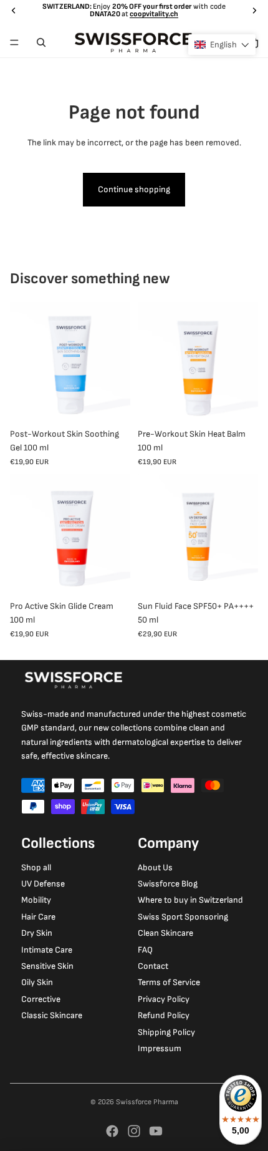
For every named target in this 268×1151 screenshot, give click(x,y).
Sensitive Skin (47, 966)
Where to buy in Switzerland (190, 900)
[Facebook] (112, 1131)
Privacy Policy (163, 999)
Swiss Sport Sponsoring (183, 916)
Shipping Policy (166, 1032)
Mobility (36, 900)
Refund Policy (163, 1015)
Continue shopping (134, 189)
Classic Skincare (51, 1015)
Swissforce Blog (168, 883)
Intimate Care (46, 950)
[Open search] (41, 42)
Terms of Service (169, 982)
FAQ (145, 950)
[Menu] (14, 42)
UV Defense (43, 883)
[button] (222, 44)
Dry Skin (36, 933)
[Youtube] (155, 1131)
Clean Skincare (165, 933)
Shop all (36, 867)
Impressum (159, 1048)
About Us (155, 867)
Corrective (40, 999)
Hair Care (38, 916)
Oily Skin (37, 982)
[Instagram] (134, 1131)
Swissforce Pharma (147, 1102)
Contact (153, 966)
